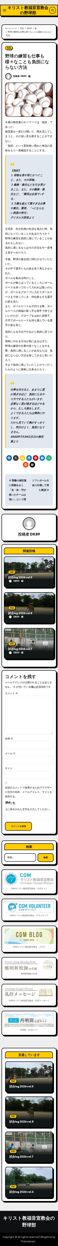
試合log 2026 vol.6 (21, 1192)
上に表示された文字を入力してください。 (28, 809)
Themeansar (28, 1241)
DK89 (24, 76)
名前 (9, 738)
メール (10, 753)
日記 (9, 48)
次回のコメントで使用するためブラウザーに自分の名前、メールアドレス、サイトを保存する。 (28, 792)
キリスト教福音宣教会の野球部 (28, 10)
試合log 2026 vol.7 (20, 649)
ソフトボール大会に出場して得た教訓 (40, 485)
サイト (8, 768)
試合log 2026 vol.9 (20, 577)
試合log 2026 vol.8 (20, 613)
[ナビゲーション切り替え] (4, 10)
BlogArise (46, 1237)
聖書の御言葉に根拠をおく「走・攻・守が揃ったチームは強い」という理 (17, 490)
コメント (11, 693)
